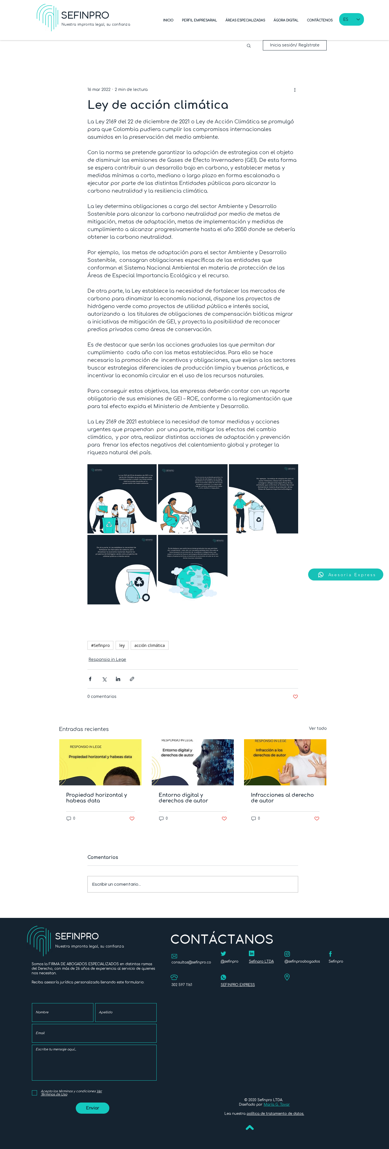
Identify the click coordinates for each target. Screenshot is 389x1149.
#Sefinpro (100, 645)
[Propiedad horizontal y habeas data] (100, 762)
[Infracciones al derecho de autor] (285, 762)
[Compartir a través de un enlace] (132, 679)
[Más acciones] (294, 89)
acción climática (149, 645)
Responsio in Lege (107, 659)
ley (122, 645)
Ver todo (318, 728)
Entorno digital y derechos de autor (183, 798)
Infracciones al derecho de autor (282, 798)
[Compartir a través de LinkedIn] (118, 679)
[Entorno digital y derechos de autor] (193, 762)
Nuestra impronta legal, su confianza (96, 25)
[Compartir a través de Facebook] (90, 679)
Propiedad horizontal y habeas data (96, 798)
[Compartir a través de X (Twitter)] (104, 679)
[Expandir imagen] (122, 498)
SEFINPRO (85, 15)
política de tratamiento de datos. (275, 1114)
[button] (248, 45)
